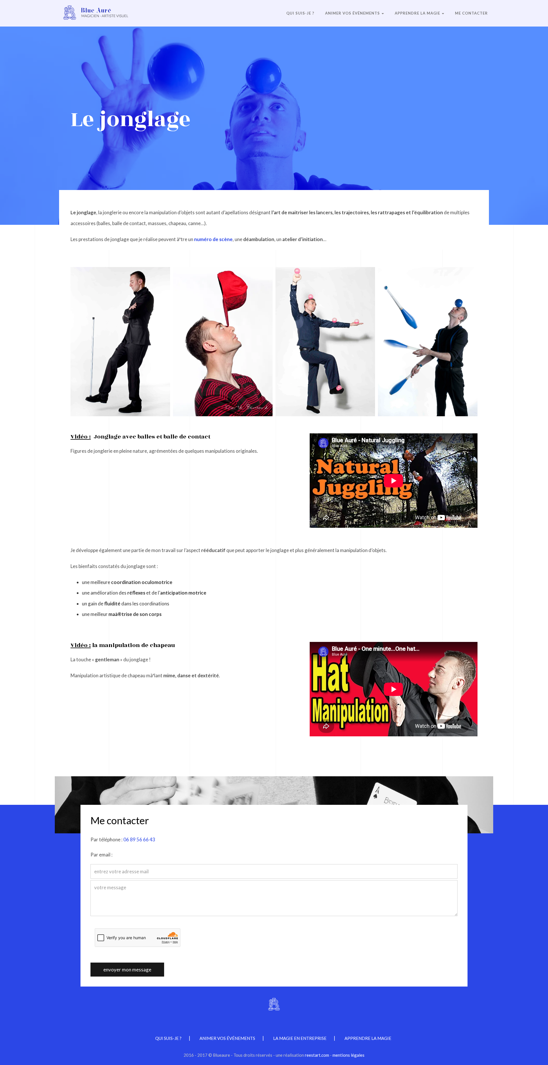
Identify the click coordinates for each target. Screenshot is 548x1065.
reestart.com (317, 1055)
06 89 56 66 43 (139, 839)
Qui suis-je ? (300, 13)
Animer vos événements (353, 13)
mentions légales (348, 1055)
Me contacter (471, 13)
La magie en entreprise (300, 1038)
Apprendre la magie (418, 13)
